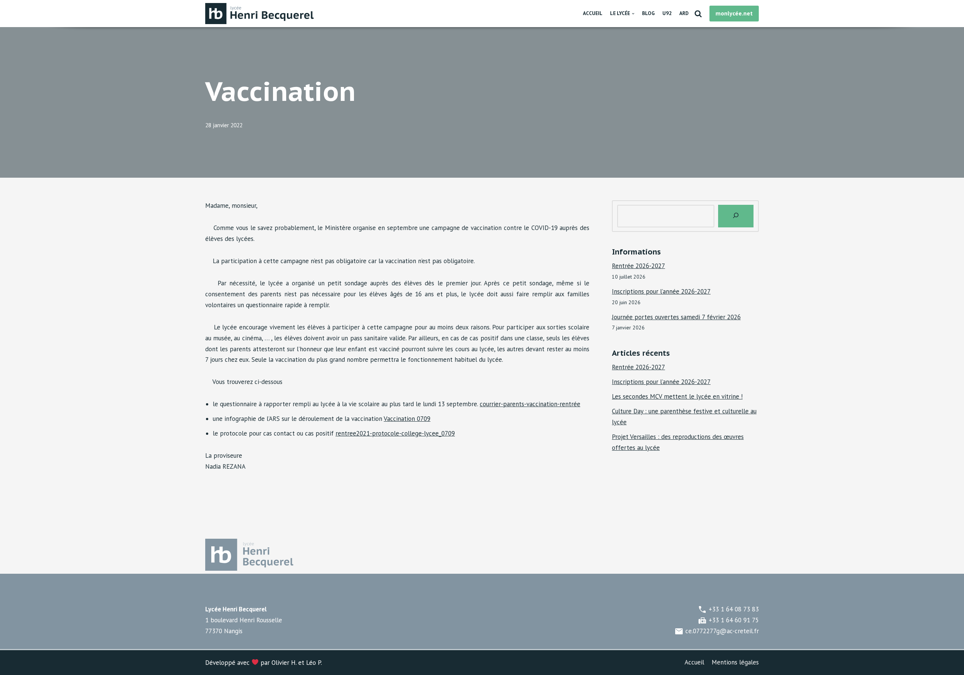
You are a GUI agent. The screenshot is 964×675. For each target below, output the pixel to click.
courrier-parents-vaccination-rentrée (530, 404)
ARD (684, 13)
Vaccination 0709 (407, 418)
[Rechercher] (698, 13)
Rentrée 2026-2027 (638, 266)
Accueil (592, 13)
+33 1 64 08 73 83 (728, 609)
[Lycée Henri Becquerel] (261, 13)
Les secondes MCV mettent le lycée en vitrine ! (677, 396)
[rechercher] (736, 216)
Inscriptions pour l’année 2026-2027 (661, 291)
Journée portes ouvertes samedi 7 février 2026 (676, 317)
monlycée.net (734, 13)
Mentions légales (735, 662)
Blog (648, 13)
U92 (667, 13)
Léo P (313, 662)
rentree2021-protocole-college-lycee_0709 (395, 433)
